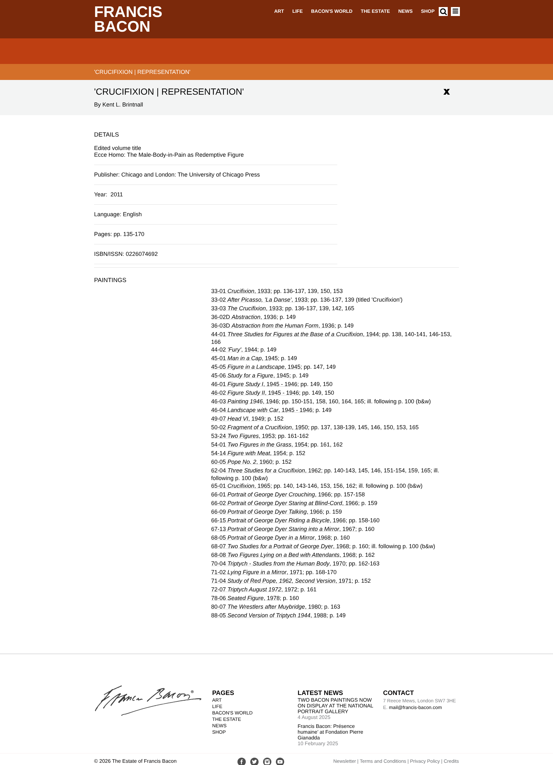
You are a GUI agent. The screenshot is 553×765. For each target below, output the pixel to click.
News (405, 11)
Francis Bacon (128, 19)
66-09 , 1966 (267, 512)
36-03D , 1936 (272, 325)
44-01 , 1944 (295, 334)
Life (297, 11)
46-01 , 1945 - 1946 (254, 384)
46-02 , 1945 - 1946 (255, 393)
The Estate (375, 11)
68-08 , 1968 (283, 555)
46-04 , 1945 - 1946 (261, 410)
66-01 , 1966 (271, 494)
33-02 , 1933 (259, 299)
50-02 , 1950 (259, 427)
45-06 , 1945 (250, 375)
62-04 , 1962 (266, 470)
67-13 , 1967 (283, 529)
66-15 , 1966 (278, 520)
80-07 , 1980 (266, 606)
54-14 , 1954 (248, 453)
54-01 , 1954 (259, 444)
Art (279, 11)
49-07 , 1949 (237, 418)
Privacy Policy (425, 761)
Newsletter (344, 761)
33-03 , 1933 (246, 308)
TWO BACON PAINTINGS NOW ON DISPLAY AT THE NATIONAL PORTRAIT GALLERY (335, 706)
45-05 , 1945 (256, 367)
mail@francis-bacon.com (415, 707)
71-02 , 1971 (257, 572)
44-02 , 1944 (234, 349)
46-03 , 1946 (245, 401)
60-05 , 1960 (241, 462)
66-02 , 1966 (284, 503)
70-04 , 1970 (278, 563)
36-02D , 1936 (243, 317)
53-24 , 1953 (243, 436)
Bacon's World (331, 11)
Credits (451, 761)
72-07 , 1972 (254, 589)
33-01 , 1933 (240, 291)
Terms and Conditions (383, 761)
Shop (428, 11)
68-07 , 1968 (280, 546)
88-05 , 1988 (268, 615)
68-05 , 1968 (271, 537)
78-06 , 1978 (245, 598)
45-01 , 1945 (244, 358)
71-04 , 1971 (281, 581)
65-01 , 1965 (240, 486)
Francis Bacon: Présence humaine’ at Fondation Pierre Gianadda (330, 732)
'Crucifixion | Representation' (142, 72)
